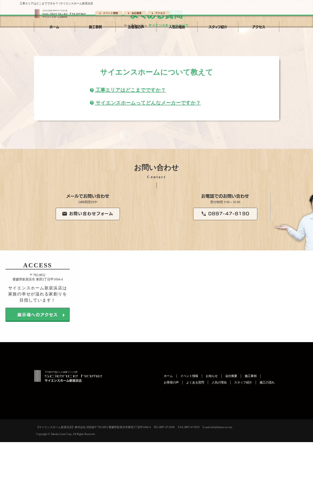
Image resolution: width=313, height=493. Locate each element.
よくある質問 (195, 382)
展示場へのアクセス (42, 315)
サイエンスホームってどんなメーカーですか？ (145, 102)
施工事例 (95, 26)
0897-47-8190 (225, 213)
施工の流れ (267, 382)
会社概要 (134, 13)
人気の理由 (177, 26)
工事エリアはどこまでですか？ (127, 89)
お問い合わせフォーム (87, 213)
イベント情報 (107, 13)
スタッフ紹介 (218, 26)
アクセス (157, 13)
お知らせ (212, 376)
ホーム (54, 26)
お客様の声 (136, 26)
